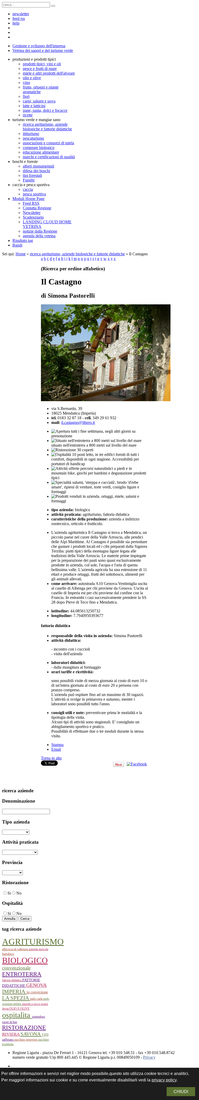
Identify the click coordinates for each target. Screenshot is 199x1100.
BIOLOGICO (25, 960)
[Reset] (53, 6)
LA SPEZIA (16, 998)
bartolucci (8, 954)
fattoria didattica (12, 980)
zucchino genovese (26, 1039)
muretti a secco (31, 1004)
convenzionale (16, 968)
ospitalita (17, 1015)
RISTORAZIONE (24, 1027)
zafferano (8, 1039)
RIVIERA (11, 1034)
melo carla (36, 999)
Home (21, 254)
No (19, 893)
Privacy (149, 1057)
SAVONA (31, 1034)
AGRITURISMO (33, 941)
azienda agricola (38, 949)
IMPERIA (14, 991)
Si (9, 893)
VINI (45, 1034)
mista (17, 1004)
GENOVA (36, 985)
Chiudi (181, 1091)
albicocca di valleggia (15, 949)
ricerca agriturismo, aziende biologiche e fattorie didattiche (77, 254)
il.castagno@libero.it (78, 422)
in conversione (37, 992)
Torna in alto (51, 758)
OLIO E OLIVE (19, 1008)
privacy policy (164, 1080)
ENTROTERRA (21, 974)
